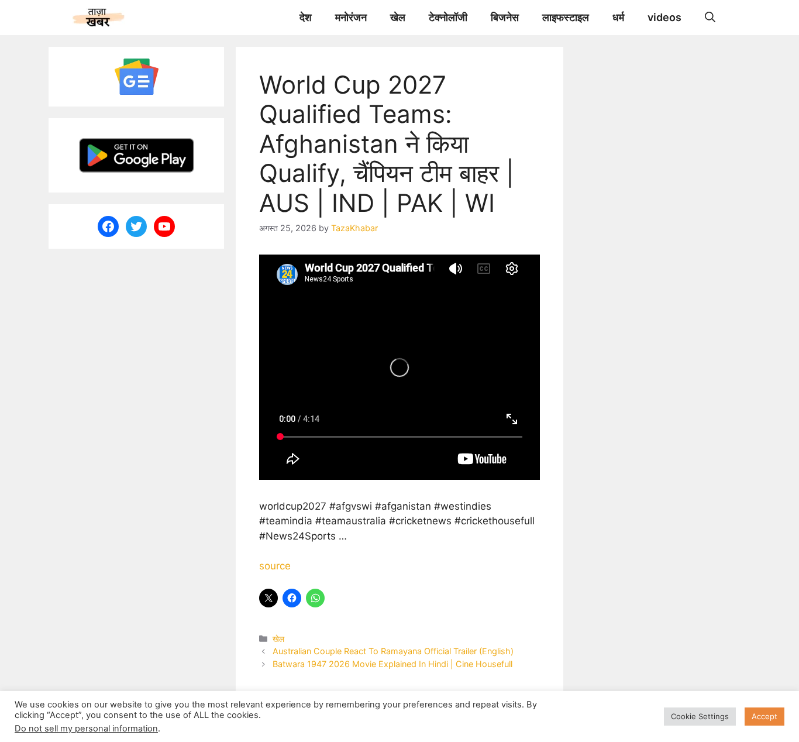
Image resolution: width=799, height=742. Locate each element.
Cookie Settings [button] (700, 716)
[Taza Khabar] (98, 17)
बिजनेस (505, 17)
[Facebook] (108, 226)
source (275, 566)
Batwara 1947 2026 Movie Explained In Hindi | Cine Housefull (392, 664)
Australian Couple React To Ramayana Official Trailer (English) (393, 651)
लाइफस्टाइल (565, 17)
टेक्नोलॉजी (448, 17)
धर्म (618, 17)
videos (664, 17)
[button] (710, 17)
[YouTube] (164, 226)
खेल (397, 17)
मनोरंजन (351, 17)
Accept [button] (764, 716)
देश (305, 17)
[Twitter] (136, 226)
